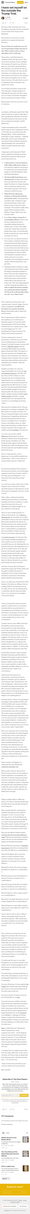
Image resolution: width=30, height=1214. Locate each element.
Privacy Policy (15, 1102)
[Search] (27, 1133)
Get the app (23, 1206)
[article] (15, 1143)
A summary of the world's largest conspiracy (10, 1142)
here (18, 997)
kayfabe (15, 430)
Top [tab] (3, 1133)
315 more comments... (7, 1124)
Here (2, 1028)
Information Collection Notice (18, 1101)
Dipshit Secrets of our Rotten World (9, 1138)
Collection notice (15, 1202)
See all (5, 1178)
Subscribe (20, 2)
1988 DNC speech (12, 346)
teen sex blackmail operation (13, 372)
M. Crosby (8, 17)
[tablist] (5, 1133)
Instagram (23, 1013)
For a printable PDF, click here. (10, 1158)
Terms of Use (23, 1099)
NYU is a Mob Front (8, 1166)
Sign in (26, 2)
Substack (6, 1210)
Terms (24, 1200)
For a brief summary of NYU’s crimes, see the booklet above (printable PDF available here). (10, 1169)
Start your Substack (10, 1206)
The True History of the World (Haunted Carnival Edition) (10, 1154)
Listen (26, 18)
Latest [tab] (7, 1133)
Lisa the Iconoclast (9, 537)
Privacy (20, 1200)
